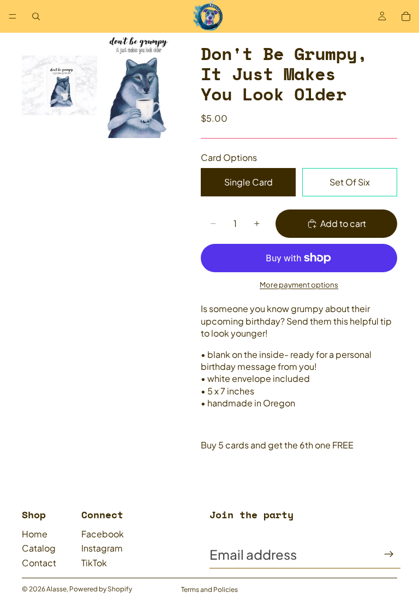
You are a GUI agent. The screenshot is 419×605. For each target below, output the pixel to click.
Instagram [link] (102, 548)
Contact (39, 562)
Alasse (56, 589)
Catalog (39, 548)
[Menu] (12, 16)
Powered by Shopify (100, 589)
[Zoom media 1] (59, 85)
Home (34, 534)
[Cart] (406, 16)
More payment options (299, 284)
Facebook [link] (102, 534)
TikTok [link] (94, 562)
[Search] (36, 16)
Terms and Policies (209, 589)
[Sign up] (389, 554)
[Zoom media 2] (137, 85)
